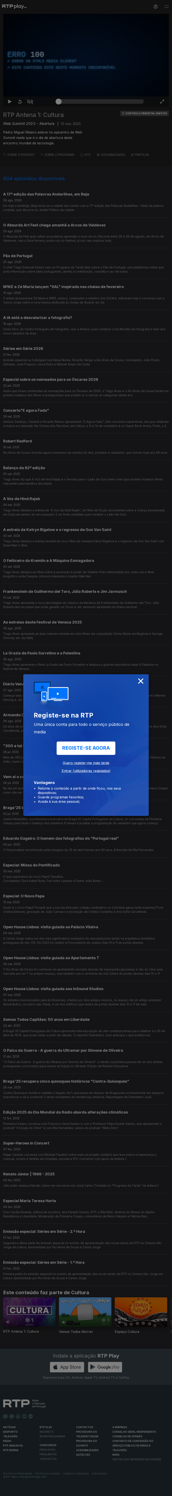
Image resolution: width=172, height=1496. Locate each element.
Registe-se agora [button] (86, 748)
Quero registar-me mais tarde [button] (86, 763)
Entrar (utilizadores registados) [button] (86, 771)
